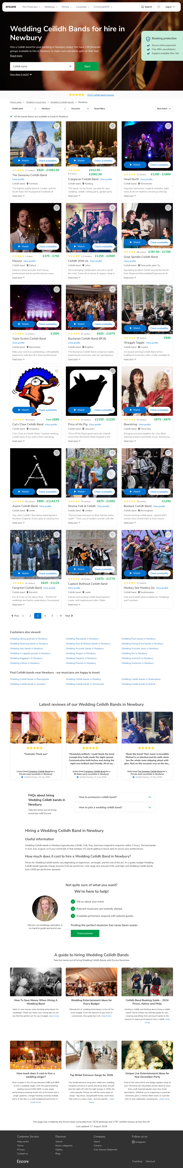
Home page (16, 102)
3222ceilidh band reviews (100, 95)
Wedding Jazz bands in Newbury (26, 648)
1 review (29, 256)
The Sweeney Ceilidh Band (150, 771)
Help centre (23, 1141)
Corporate (81, 6)
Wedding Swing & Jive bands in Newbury (142, 643)
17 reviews (30, 170)
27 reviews (141, 583)
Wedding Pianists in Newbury (81, 663)
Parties (65, 6)
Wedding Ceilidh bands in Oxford (138, 684)
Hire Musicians (29, 6)
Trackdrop (137, 1161)
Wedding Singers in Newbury (81, 653)
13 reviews (141, 174)
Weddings (50, 6)
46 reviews (30, 419)
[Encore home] (11, 7)
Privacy (21, 1149)
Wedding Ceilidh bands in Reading (83, 679)
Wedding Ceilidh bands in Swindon (28, 684)
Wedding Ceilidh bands (62, 102)
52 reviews (86, 419)
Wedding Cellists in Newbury (25, 663)
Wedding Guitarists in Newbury (138, 663)
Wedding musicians (36, 102)
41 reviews (30, 334)
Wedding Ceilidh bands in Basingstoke (29, 679)
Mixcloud (150, 1161)
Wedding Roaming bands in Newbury (29, 643)
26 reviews (86, 579)
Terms (20, 1145)
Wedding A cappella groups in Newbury (30, 653)
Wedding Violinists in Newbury (137, 658)
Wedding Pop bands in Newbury (82, 638)
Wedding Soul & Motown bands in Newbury (88, 643)
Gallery (59, 1149)
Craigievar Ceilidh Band (39, 771)
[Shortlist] (158, 6)
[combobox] (24, 108)
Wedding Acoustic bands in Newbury (85, 648)
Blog (57, 1153)
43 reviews (141, 419)
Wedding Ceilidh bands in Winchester (85, 684)
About (97, 1141)
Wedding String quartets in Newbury (28, 638)
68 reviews (141, 252)
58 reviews (141, 338)
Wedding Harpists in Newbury (81, 658)
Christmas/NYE (102, 6)
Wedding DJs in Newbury (134, 653)
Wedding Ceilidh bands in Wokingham (141, 679)
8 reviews (72, 173)
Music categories (63, 1145)
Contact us (22, 1153)
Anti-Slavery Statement (105, 1149)
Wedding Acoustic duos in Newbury (140, 648)
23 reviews (86, 501)
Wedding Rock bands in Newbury (139, 638)
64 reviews (30, 501)
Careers (98, 1145)
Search (148, 6)
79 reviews (141, 501)
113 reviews (86, 256)
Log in (169, 6)
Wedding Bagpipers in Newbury (26, 658)
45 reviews (86, 334)
